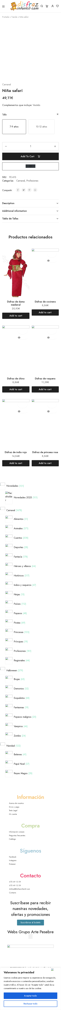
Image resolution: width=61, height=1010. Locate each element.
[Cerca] (55, 969)
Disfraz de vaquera (45, 378)
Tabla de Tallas (10, 218)
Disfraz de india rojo (16, 452)
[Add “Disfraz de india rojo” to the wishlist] (22, 404)
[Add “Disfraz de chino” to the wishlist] (22, 331)
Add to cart (28, 156)
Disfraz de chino (16, 378)
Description (8, 203)
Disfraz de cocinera (45, 301)
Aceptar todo (30, 995)
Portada (5, 16)
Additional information (14, 211)
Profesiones (32, 180)
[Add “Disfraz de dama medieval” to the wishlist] (22, 254)
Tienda (14, 16)
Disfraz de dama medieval (16, 303)
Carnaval (6, 84)
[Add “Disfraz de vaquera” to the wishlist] (52, 331)
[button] (14, 126)
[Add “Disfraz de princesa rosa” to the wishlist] (52, 404)
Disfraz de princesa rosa (45, 452)
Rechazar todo (30, 1003)
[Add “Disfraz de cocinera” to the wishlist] (52, 254)
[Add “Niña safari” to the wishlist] (30, 166)
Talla (4, 114)
